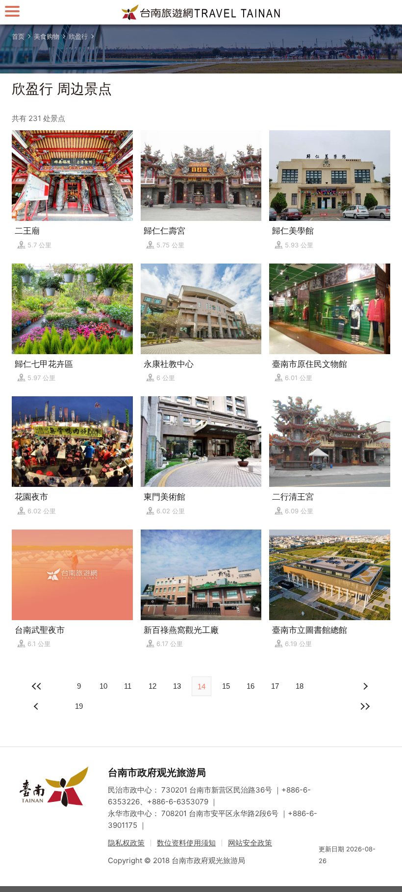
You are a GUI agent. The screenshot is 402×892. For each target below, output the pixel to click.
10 (103, 686)
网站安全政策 (250, 842)
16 (250, 686)
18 (299, 686)
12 (152, 686)
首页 (18, 36)
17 (275, 686)
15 (226, 686)
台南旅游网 (201, 12)
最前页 (37, 686)
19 (79, 706)
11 (127, 686)
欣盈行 (78, 36)
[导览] (12, 11)
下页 (37, 706)
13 (177, 686)
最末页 (365, 706)
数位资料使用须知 (186, 842)
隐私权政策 (126, 842)
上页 (365, 686)
